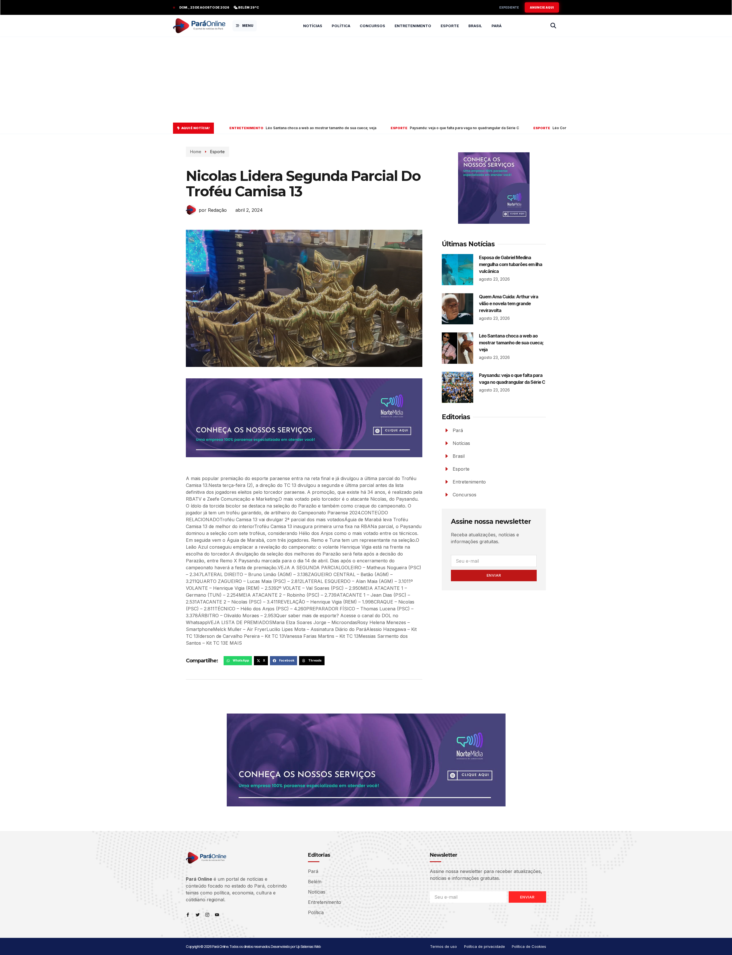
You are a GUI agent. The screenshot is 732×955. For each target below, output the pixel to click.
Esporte (450, 25)
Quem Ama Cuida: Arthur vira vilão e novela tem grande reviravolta (508, 303)
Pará (497, 25)
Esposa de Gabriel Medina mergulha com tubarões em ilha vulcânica (510, 264)
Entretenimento (413, 25)
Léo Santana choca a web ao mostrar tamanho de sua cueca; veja (226, 128)
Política (341, 25)
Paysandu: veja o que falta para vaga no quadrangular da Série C (378, 128)
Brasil (475, 25)
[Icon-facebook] (188, 915)
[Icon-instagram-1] (207, 915)
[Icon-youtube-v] (217, 915)
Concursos (372, 25)
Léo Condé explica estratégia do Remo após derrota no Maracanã (522, 128)
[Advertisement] (366, 80)
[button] (238, 660)
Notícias (312, 25)
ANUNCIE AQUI (542, 7)
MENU (247, 25)
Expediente (509, 7)
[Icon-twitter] (198, 915)
